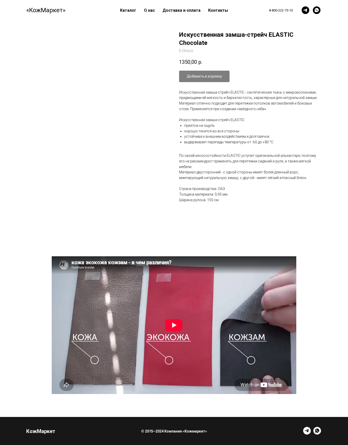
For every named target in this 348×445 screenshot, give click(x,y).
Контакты (218, 10)
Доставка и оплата (181, 10)
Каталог (128, 10)
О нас (149, 10)
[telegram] (305, 10)
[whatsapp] (316, 10)
